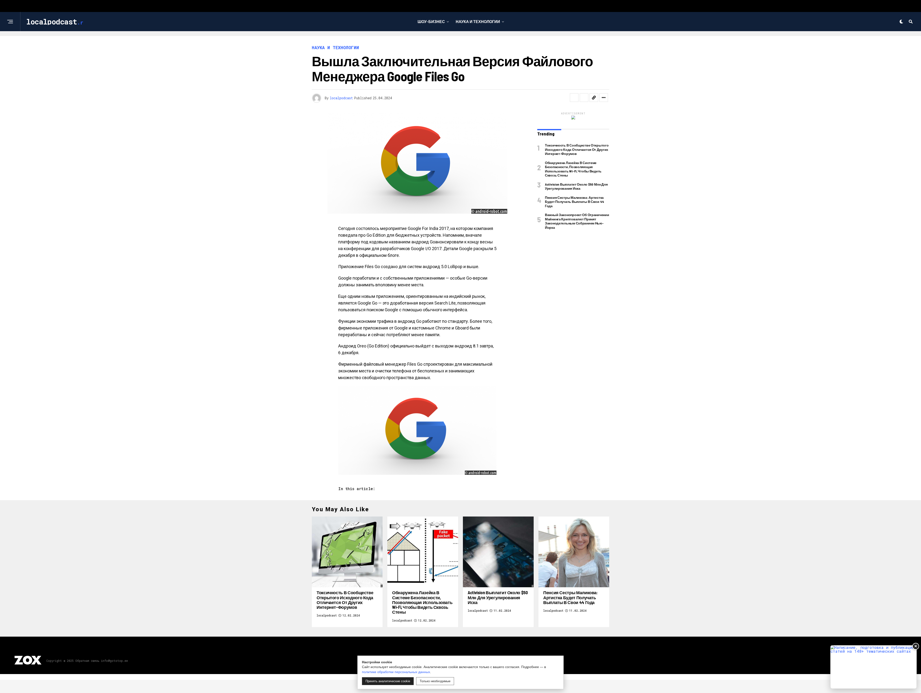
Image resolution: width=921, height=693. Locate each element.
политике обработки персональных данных (396, 672)
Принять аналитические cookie (388, 681)
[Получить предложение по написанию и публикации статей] (873, 667)
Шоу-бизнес (431, 21)
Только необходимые (435, 681)
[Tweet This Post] (584, 97)
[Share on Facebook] (574, 97)
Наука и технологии (478, 21)
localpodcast (341, 98)
